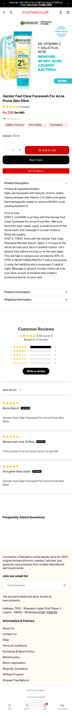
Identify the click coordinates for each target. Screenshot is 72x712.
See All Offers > (36, 171)
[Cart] (68, 12)
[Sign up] (64, 585)
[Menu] (4, 12)
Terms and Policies (36, 697)
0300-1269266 (47, 612)
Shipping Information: (18, 299)
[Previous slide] (3, 3)
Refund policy (11, 657)
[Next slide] (68, 3)
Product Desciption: (17, 183)
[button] (11, 106)
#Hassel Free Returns (16, 680)
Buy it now (36, 160)
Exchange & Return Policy (18, 651)
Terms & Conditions (15, 645)
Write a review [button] (36, 371)
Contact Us (10, 634)
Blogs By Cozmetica (15, 668)
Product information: (17, 292)
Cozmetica (40, 690)
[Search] (11, 12)
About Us (8, 628)
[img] (11, 403)
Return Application (14, 662)
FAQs (6, 639)
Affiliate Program (13, 674)
